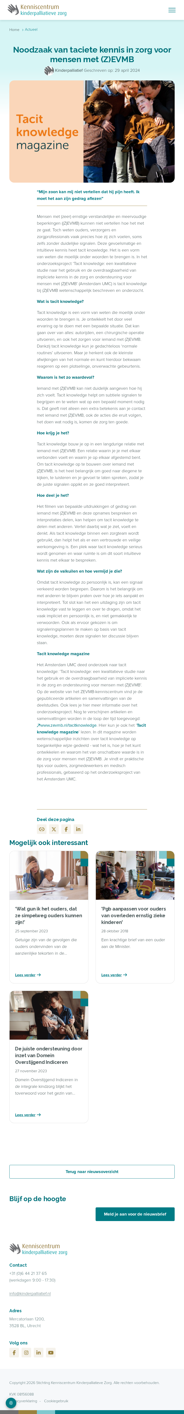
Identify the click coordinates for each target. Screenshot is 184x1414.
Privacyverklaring (23, 1401)
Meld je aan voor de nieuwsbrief (135, 1214)
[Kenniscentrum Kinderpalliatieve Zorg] (66, 10)
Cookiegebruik (56, 1401)
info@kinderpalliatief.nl (30, 1293)
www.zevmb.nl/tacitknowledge (68, 725)
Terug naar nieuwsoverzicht (92, 1171)
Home (14, 29)
